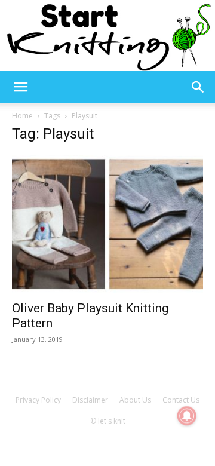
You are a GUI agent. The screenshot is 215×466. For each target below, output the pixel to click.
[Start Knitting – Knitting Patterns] (107, 35)
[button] (20, 87)
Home (22, 116)
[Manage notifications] (186, 415)
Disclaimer (90, 400)
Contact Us (180, 400)
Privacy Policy (38, 400)
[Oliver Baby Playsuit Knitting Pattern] (107, 224)
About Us (135, 400)
